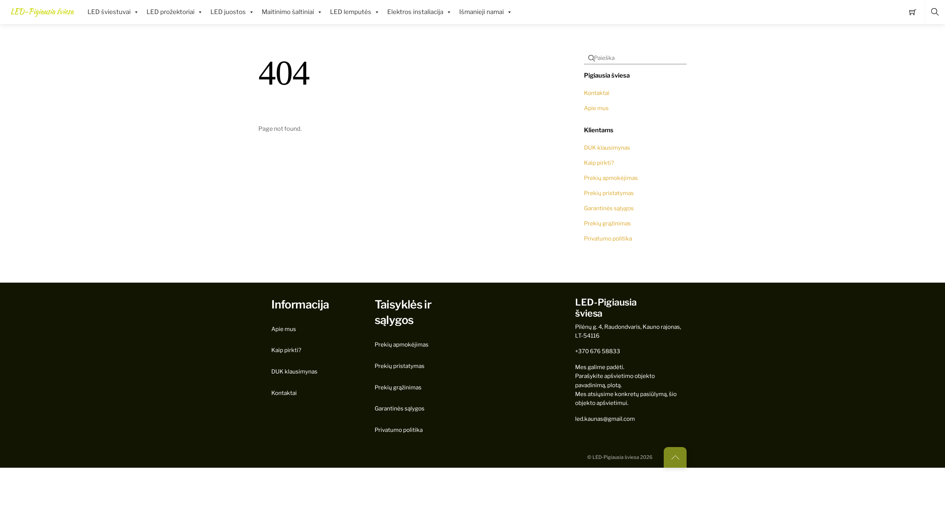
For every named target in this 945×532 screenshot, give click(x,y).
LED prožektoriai (171, 12)
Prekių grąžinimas (607, 223)
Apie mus (596, 108)
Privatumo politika (608, 238)
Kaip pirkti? (599, 162)
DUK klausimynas (607, 147)
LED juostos (228, 12)
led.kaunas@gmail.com (605, 418)
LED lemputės (350, 12)
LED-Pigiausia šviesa (615, 457)
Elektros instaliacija (415, 12)
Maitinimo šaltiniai (288, 12)
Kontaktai (596, 92)
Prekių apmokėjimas (611, 177)
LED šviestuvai (109, 12)
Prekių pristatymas (609, 193)
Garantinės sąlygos (609, 208)
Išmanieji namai (481, 12)
